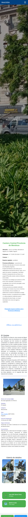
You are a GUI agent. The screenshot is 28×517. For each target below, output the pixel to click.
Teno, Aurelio (4, 414)
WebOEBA (5, 2)
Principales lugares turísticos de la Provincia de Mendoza (14, 309)
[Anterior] (1, 121)
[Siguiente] (26, 121)
